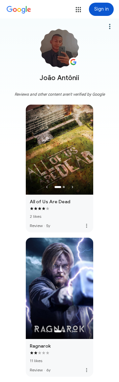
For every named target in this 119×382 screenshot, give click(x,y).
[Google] (19, 10)
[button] (78, 9)
